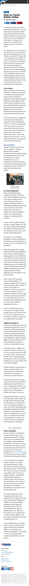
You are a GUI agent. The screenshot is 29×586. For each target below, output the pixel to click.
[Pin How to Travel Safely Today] (19, 23)
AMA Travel (7, 124)
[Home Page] (4, 3)
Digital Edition (5, 558)
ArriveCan (16, 160)
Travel (6, 12)
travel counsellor (19, 452)
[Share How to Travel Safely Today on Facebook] (13, 23)
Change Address (5, 554)
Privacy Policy (5, 560)
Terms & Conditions (6, 561)
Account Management (7, 552)
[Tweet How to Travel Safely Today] (7, 23)
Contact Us (4, 550)
